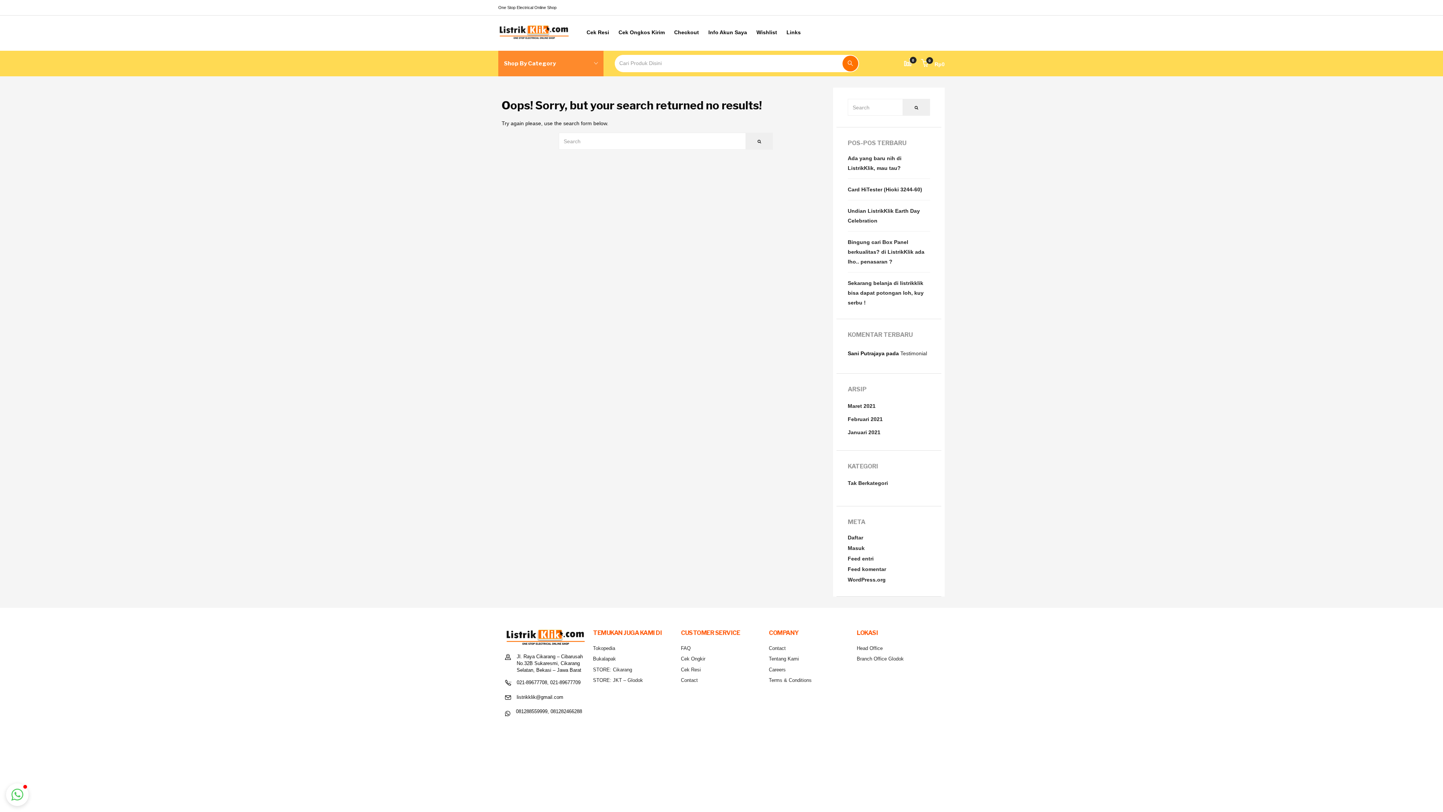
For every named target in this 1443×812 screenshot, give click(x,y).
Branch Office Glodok (880, 659)
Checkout (686, 32)
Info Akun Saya (727, 32)
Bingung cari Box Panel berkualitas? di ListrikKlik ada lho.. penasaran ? (886, 252)
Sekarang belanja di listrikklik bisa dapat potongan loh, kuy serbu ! (886, 293)
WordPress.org (867, 580)
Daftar (855, 538)
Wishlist (766, 32)
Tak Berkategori (868, 483)
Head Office (870, 648)
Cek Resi (598, 32)
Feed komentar (867, 569)
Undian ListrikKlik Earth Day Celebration (884, 216)
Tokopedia (604, 648)
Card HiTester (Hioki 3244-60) (885, 189)
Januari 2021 (864, 432)
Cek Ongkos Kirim (642, 32)
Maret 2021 (862, 406)
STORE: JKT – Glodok (618, 680)
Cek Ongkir (693, 659)
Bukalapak (604, 659)
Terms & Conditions (790, 680)
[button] (933, 64)
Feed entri (861, 559)
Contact (689, 680)
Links (794, 32)
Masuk (856, 548)
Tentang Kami (784, 659)
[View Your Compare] (908, 64)
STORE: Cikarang (612, 670)
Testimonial (913, 353)
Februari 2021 (865, 419)
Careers (777, 670)
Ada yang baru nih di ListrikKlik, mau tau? (874, 163)
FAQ (686, 648)
